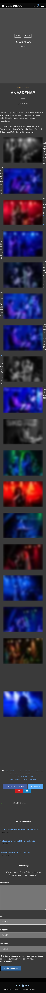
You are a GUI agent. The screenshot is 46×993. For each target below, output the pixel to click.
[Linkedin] (26, 985)
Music (27, 36)
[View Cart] (37, 6)
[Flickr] (20, 985)
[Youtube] (23, 985)
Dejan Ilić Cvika (16, 774)
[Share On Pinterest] (19, 791)
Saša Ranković (20, 777)
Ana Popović (24, 771)
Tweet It (37, 786)
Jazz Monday (32, 774)
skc (31, 777)
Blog (18, 36)
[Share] (34, 6)
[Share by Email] (27, 791)
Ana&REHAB (38, 771)
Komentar (5, 882)
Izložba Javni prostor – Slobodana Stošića (19, 829)
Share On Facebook (16, 786)
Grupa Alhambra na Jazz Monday (15, 852)
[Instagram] (29, 985)
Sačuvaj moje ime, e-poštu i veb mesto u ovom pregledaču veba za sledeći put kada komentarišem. (21, 959)
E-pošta (4, 930)
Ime (2, 916)
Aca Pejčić (11, 771)
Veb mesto (4, 943)
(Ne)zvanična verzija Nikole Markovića (17, 841)
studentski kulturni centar (23, 780)
